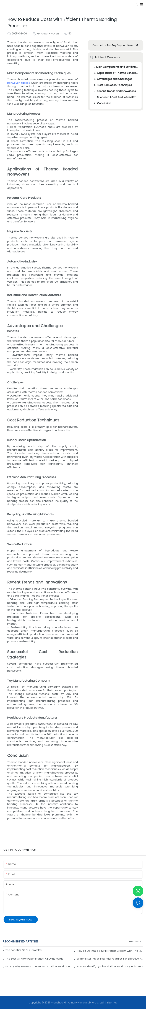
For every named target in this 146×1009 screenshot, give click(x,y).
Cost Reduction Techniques (114, 85)
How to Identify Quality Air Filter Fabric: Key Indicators (110, 966)
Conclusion (104, 103)
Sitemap (112, 1002)
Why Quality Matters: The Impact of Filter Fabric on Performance (38, 966)
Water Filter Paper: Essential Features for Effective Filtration (110, 958)
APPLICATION (135, 941)
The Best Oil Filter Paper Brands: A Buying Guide (34, 958)
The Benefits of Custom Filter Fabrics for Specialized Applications (25, 950)
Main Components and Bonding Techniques (117, 67)
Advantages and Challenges (114, 79)
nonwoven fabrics (18, 83)
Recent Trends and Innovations (116, 91)
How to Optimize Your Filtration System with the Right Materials (110, 951)
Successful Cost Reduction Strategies (117, 97)
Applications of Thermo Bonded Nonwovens (117, 73)
